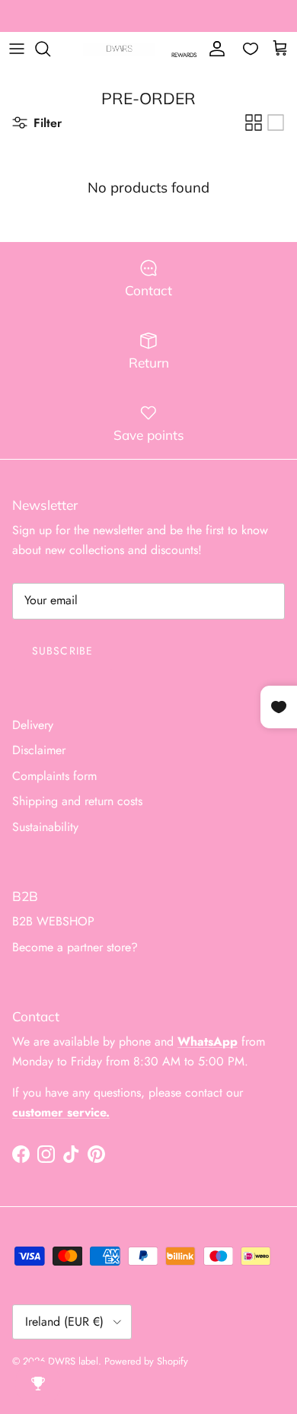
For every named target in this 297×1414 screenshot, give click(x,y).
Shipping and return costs (77, 801)
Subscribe (62, 650)
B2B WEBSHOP (53, 921)
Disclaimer (38, 750)
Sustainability (45, 827)
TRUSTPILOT (233, 22)
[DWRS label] (119, 49)
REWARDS (183, 54)
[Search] (50, 48)
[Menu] (17, 48)
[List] (276, 122)
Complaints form (54, 776)
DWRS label (73, 1361)
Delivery (32, 725)
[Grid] (253, 122)
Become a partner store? (75, 947)
